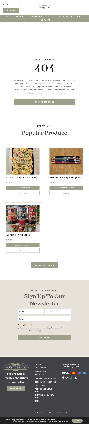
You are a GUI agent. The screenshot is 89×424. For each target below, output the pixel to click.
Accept (77, 421)
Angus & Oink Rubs (18, 235)
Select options (67, 188)
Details (23, 193)
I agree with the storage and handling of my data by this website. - (42, 329)
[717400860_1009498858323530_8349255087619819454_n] (23, 149)
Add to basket (24, 188)
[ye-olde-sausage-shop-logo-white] (16, 364)
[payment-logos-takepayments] (73, 364)
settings (65, 421)
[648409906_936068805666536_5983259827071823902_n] (23, 206)
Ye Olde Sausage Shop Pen (65, 177)
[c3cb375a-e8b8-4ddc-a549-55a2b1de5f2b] (66, 149)
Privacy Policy (34, 331)
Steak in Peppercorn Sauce (22, 177)
